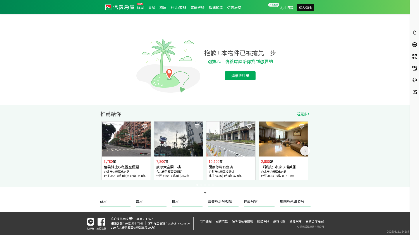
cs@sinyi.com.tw (179, 223)
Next (305, 151)
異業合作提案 (315, 221)
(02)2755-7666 (134, 223)
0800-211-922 (144, 219)
